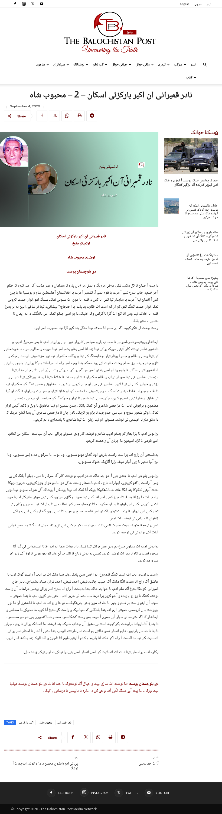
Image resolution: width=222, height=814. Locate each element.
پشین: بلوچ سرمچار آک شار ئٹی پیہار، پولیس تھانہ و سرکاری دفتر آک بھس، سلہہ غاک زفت (201, 284)
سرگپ (178, 65)
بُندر (193, 65)
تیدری (162, 65)
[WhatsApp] (66, 116)
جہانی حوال (119, 65)
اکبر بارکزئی (26, 722)
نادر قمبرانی (64, 722)
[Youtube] (42, 4)
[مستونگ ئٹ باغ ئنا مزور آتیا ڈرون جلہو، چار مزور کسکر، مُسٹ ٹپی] (171, 255)
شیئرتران (59, 65)
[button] (204, 64)
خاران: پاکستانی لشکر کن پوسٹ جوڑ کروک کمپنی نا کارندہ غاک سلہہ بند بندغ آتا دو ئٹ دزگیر (201, 211)
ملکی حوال (143, 65)
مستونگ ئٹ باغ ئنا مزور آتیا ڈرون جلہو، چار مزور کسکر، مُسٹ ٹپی (201, 259)
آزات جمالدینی (148, 763)
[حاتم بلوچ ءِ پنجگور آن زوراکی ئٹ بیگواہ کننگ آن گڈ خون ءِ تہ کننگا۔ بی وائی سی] (171, 232)
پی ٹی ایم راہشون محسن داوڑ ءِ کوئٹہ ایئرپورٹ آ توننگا (45, 766)
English (184, 4)
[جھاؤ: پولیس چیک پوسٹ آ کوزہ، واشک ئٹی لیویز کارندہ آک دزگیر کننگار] (191, 156)
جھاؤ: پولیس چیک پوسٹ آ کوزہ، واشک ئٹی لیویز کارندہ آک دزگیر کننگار (191, 182)
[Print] (79, 116)
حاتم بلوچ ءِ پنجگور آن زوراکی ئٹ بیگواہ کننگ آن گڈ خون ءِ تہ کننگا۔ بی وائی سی (200, 236)
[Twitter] (33, 4)
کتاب (189, 78)
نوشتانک (78, 65)
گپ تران (98, 65)
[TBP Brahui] (111, 33)
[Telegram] (91, 116)
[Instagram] (24, 4)
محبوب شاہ (45, 722)
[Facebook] (15, 4)
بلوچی (197, 4)
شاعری (40, 65)
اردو (209, 4)
